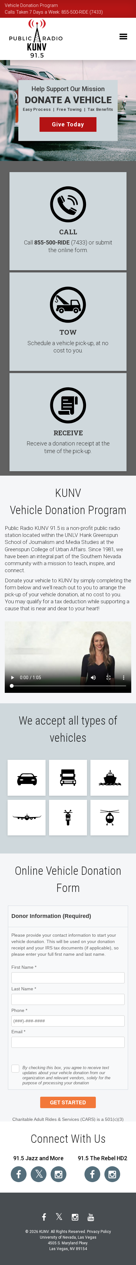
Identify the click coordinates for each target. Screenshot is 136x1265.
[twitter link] (38, 1174)
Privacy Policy (99, 1231)
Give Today (68, 124)
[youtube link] (90, 1217)
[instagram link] (58, 1174)
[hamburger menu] (123, 28)
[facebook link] (19, 1174)
